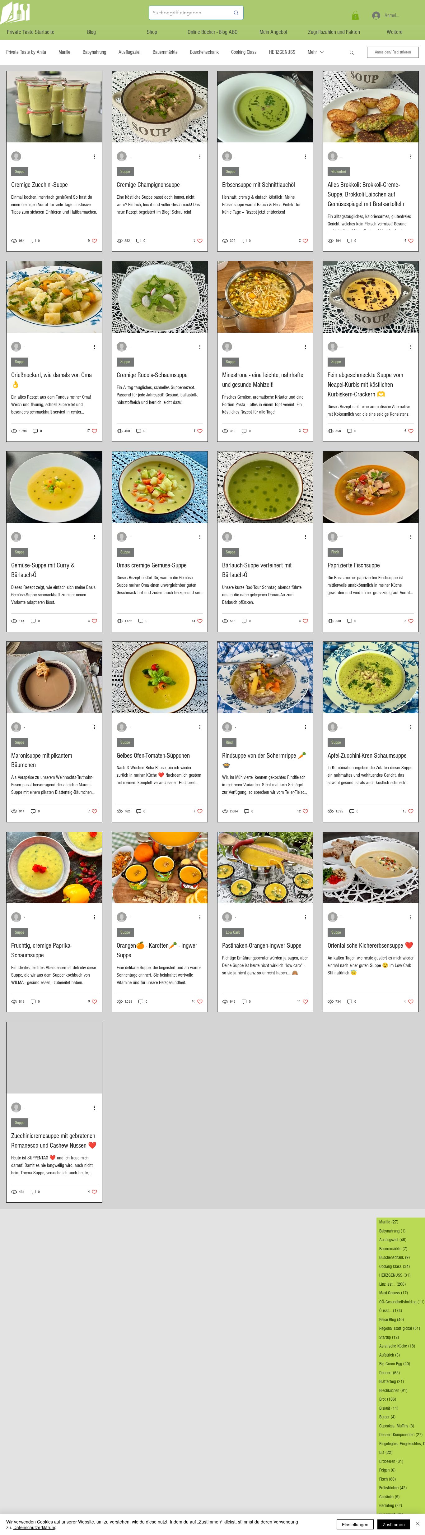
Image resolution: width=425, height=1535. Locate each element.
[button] (355, 15)
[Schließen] (417, 1524)
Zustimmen (394, 1524)
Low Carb (233, 932)
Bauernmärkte (165, 52)
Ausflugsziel (129, 52)
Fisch (335, 552)
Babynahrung (94, 52)
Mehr (312, 52)
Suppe (20, 171)
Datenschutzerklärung (35, 1527)
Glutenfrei (338, 171)
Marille (64, 52)
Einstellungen (355, 1524)
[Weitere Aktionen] (96, 156)
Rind (229, 742)
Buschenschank (204, 52)
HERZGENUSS (282, 52)
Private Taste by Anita (26, 52)
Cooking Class (244, 52)
